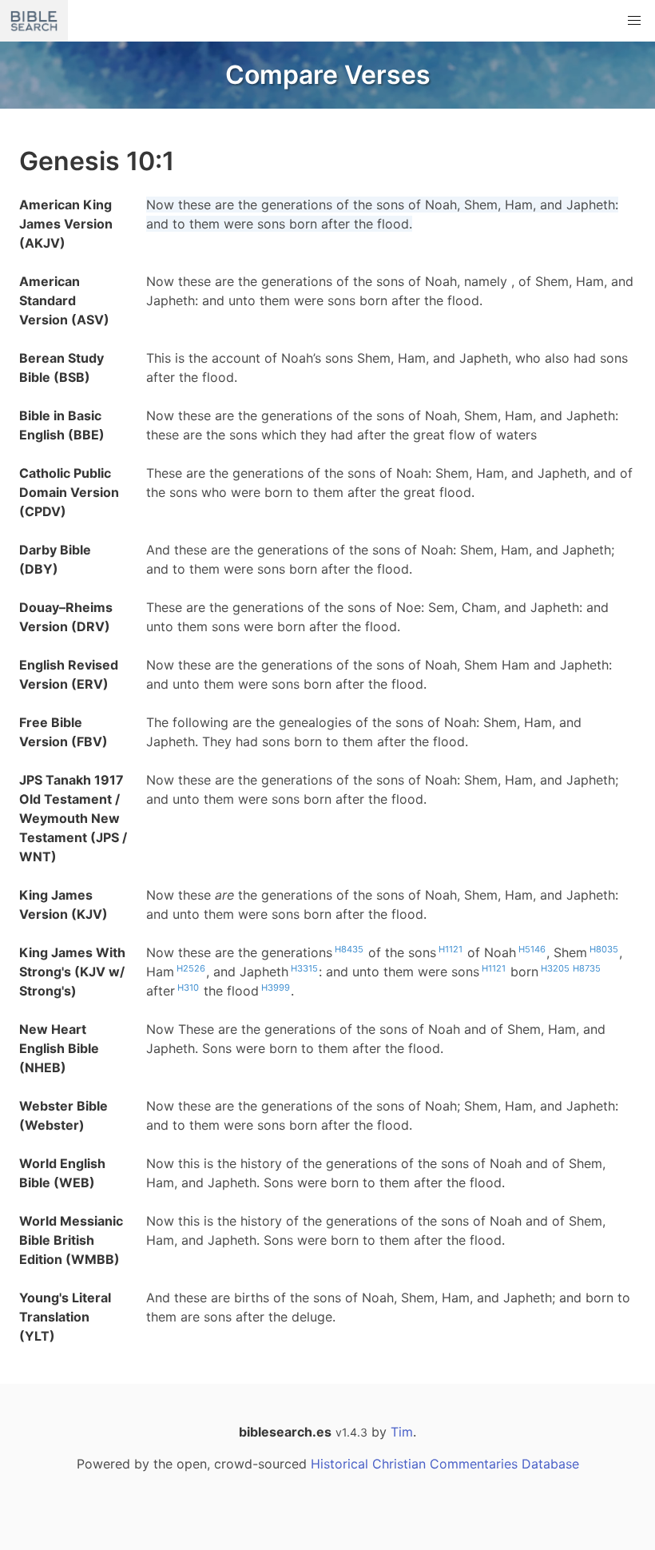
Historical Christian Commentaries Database (445, 1464)
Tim (402, 1432)
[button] (634, 21)
